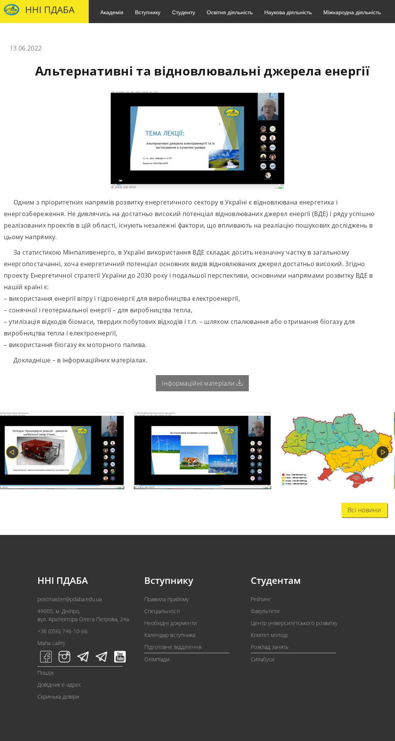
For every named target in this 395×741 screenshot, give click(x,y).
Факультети (265, 611)
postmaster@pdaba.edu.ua (69, 599)
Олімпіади (156, 659)
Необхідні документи (170, 623)
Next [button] (382, 452)
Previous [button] (12, 452)
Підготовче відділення (172, 646)
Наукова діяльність (288, 12)
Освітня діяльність (230, 12)
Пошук (45, 672)
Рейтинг (261, 599)
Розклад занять (270, 646)
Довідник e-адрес (59, 684)
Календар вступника (169, 635)
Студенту (183, 12)
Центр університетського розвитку (294, 623)
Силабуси (262, 659)
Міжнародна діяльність (352, 12)
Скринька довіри (58, 696)
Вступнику (147, 12)
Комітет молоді (269, 635)
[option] (197, 452)
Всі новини (364, 510)
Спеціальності (162, 611)
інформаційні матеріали (199, 383)
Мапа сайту (51, 643)
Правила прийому (166, 599)
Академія (111, 12)
